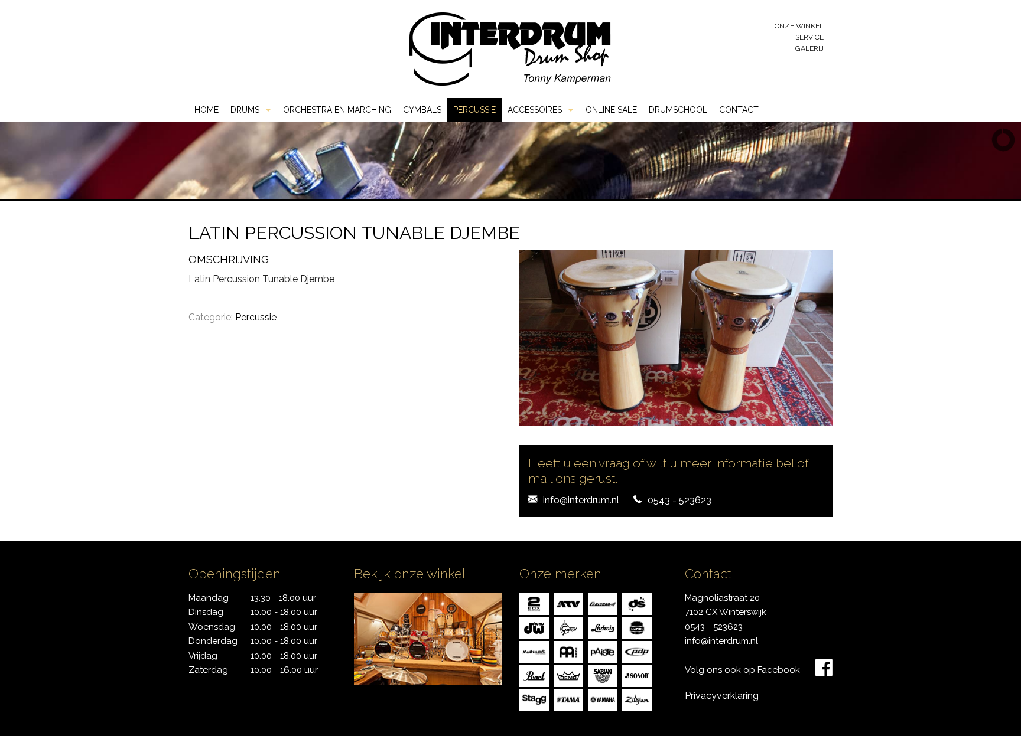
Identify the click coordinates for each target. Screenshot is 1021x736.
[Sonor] (637, 675)
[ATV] (568, 603)
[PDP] (637, 651)
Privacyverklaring (722, 695)
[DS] (637, 603)
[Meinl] (568, 651)
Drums (244, 110)
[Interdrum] (510, 48)
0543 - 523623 (679, 500)
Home (206, 110)
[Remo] (568, 675)
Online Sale (611, 110)
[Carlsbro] (602, 603)
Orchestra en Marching (337, 110)
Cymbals (422, 110)
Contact (739, 110)
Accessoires (535, 110)
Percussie (474, 110)
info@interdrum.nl (581, 500)
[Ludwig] (602, 627)
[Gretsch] (568, 627)
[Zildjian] (637, 699)
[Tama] (568, 699)
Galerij (809, 48)
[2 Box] (534, 603)
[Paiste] (602, 651)
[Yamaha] (602, 699)
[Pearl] (534, 675)
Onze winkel (799, 26)
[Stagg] (534, 699)
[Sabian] (602, 675)
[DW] (534, 627)
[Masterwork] (534, 651)
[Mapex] (637, 627)
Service (809, 37)
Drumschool (678, 110)
